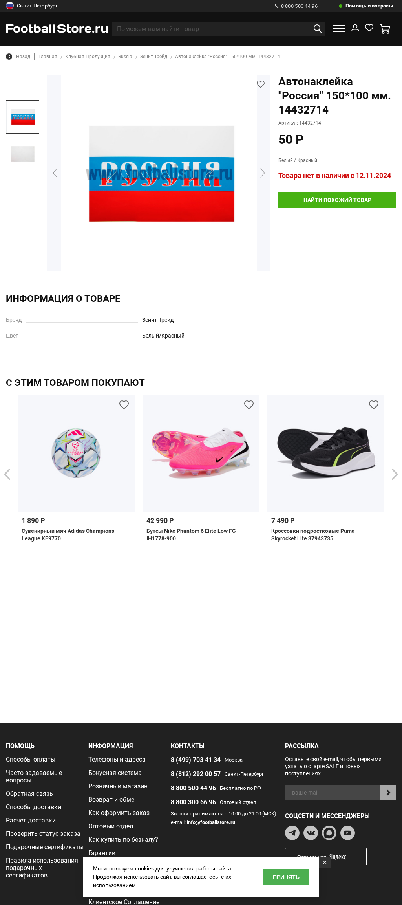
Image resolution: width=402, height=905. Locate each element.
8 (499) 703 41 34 (196, 760)
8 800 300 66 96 (193, 802)
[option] (22, 117)
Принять (286, 877)
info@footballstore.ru (211, 822)
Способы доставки (33, 807)
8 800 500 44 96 (299, 6)
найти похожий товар (337, 200)
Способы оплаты (30, 759)
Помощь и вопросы (369, 6)
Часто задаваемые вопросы (34, 776)
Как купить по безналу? (123, 839)
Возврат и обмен (113, 799)
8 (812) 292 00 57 (196, 774)
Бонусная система (115, 773)
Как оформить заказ (119, 813)
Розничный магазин (118, 786)
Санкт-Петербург (37, 6)
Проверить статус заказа (43, 833)
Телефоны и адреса (117, 759)
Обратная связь (29, 793)
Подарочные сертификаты (45, 847)
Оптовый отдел (110, 826)
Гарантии (101, 853)
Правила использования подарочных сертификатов (42, 868)
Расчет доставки (31, 820)
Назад (23, 56)
